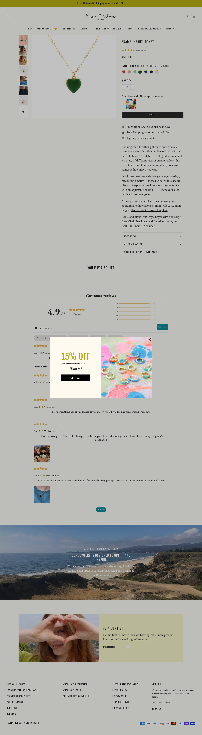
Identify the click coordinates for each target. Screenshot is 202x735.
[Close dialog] (149, 339)
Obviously (75, 377)
